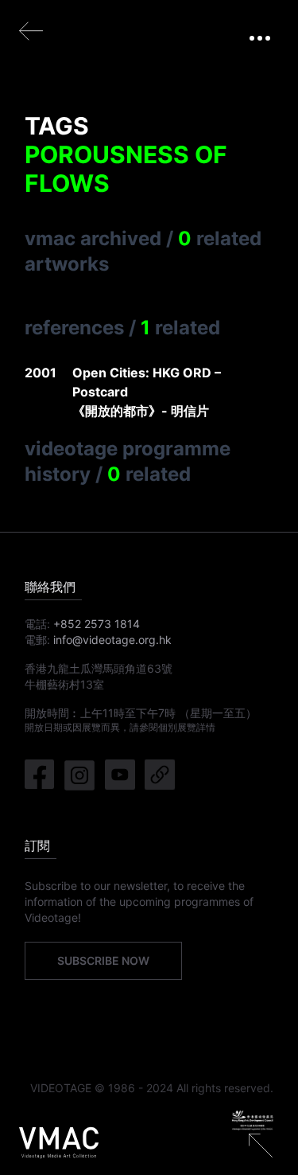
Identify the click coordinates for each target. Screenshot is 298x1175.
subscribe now (103, 960)
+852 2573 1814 (96, 623)
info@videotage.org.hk (112, 639)
